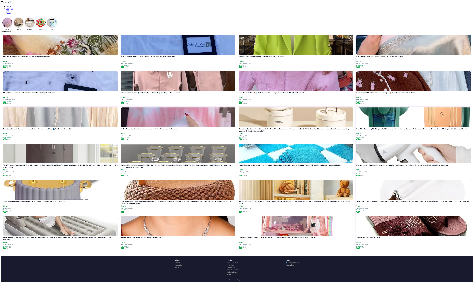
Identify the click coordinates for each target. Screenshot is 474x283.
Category (9, 9)
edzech (6, 2)
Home (8, 6)
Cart (7, 11)
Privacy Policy (231, 265)
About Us (178, 263)
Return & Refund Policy (234, 270)
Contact (9, 13)
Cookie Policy (231, 267)
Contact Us (178, 265)
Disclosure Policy (232, 272)
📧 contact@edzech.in (292, 263)
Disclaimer (230, 274)
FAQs (177, 267)
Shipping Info (290, 265)
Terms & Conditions (232, 263)
